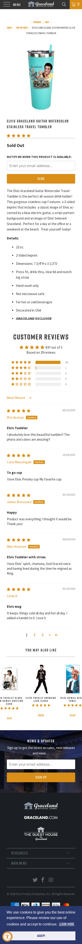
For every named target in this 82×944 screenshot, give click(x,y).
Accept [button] (41, 935)
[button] (18, 135)
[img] (18, 411)
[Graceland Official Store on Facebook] (43, 880)
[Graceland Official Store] (41, 4)
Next (47, 22)
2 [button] (34, 634)
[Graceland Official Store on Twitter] (35, 880)
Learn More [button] (66, 924)
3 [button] (42, 634)
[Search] (63, 4)
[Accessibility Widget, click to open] (7, 936)
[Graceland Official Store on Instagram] (51, 880)
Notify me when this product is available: (39, 157)
